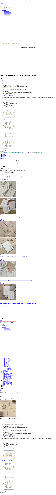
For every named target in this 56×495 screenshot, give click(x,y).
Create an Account (9, 399)
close (1, 320)
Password (2, 394)
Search (12, 40)
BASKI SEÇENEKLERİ (7, 82)
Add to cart (2, 151)
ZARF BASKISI (5, 87)
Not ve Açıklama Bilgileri (6, 143)
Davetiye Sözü (4, 117)
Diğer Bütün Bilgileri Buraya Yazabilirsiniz (9, 126)
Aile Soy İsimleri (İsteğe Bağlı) (7, 115)
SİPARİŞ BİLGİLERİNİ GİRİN (8, 95)
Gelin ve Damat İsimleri (6, 108)
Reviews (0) (4, 155)
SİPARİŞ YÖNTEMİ (6, 156)
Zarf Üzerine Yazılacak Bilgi (7, 93)
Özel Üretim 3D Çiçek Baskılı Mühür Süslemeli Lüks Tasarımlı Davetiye (16, 280)
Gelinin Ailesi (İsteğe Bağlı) (7, 111)
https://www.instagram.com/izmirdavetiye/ (7, 312)
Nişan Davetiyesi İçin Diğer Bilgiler (8, 132)
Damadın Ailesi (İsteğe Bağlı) (7, 113)
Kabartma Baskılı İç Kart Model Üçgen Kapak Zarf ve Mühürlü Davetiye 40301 (18, 303)
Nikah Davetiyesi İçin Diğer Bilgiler (8, 137)
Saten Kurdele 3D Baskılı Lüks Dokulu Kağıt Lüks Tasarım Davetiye (15, 217)
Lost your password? (3, 398)
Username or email (3, 392)
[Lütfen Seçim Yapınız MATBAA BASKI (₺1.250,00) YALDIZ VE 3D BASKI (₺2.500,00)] (10, 85)
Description (4, 154)
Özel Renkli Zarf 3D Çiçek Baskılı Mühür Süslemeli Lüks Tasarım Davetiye (17, 256)
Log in (1, 396)
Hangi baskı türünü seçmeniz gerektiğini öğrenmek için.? (14, 83)
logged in (6, 172)
